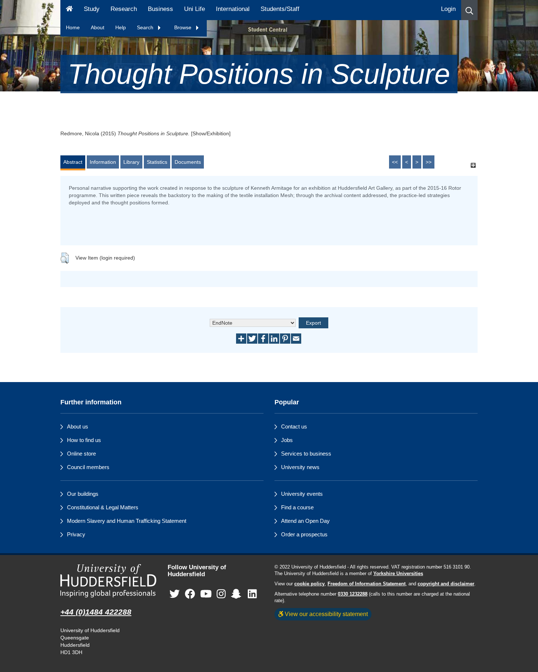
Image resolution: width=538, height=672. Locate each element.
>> (428, 162)
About (97, 27)
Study (92, 8)
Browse (183, 27)
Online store (81, 453)
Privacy (76, 534)
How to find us (84, 440)
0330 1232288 (352, 594)
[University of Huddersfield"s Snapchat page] (237, 594)
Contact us (294, 426)
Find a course (297, 507)
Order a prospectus (304, 534)
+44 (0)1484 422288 (95, 612)
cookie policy (309, 583)
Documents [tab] (188, 162)
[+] (473, 165)
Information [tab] (103, 162)
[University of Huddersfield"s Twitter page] (174, 594)
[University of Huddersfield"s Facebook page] (190, 594)
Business (160, 8)
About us (77, 426)
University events (302, 494)
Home (73, 27)
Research (124, 8)
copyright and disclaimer (446, 583)
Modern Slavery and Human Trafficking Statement (126, 521)
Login (448, 8)
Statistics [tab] (157, 162)
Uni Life (194, 8)
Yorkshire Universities (398, 573)
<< (395, 162)
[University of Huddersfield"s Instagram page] (221, 594)
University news (300, 467)
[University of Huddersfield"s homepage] (108, 580)
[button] (469, 10)
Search (146, 27)
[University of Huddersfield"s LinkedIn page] (252, 594)
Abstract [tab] (72, 162)
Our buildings (82, 494)
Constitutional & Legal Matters (102, 507)
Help (120, 27)
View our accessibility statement (325, 614)
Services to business (306, 453)
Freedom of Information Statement (367, 583)
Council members (88, 467)
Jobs (287, 440)
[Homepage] (69, 10)
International (233, 8)
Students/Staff (280, 8)
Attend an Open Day (305, 521)
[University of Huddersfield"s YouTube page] (206, 594)
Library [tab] (131, 162)
